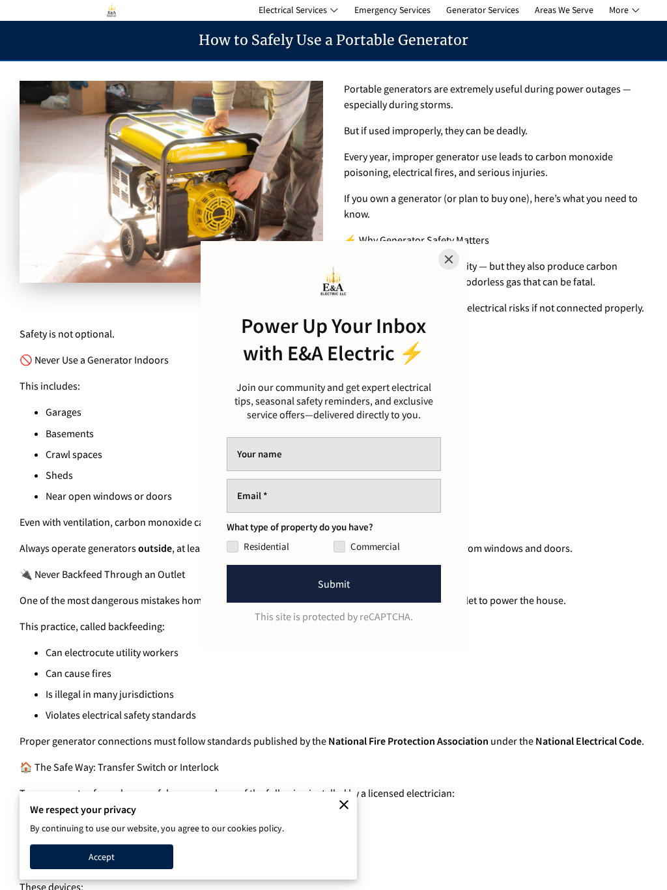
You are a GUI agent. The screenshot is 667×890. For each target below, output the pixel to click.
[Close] (448, 259)
